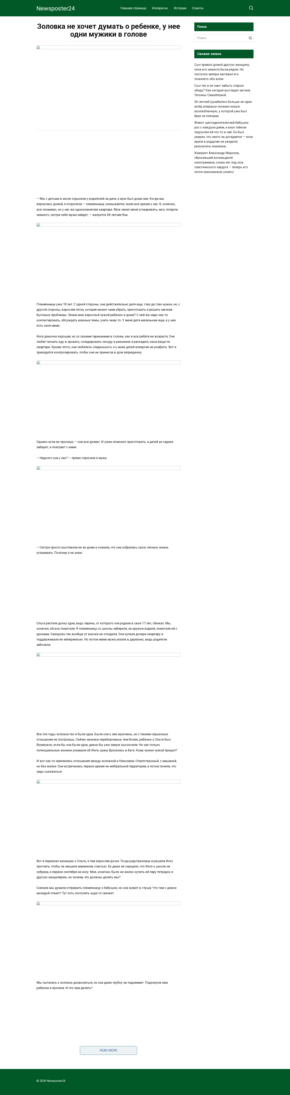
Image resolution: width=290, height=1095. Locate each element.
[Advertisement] (108, 163)
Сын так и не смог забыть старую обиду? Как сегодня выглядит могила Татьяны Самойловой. (222, 90)
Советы (198, 8)
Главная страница (133, 8)
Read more (108, 1050)
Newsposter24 (55, 8)
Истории (180, 8)
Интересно (160, 8)
